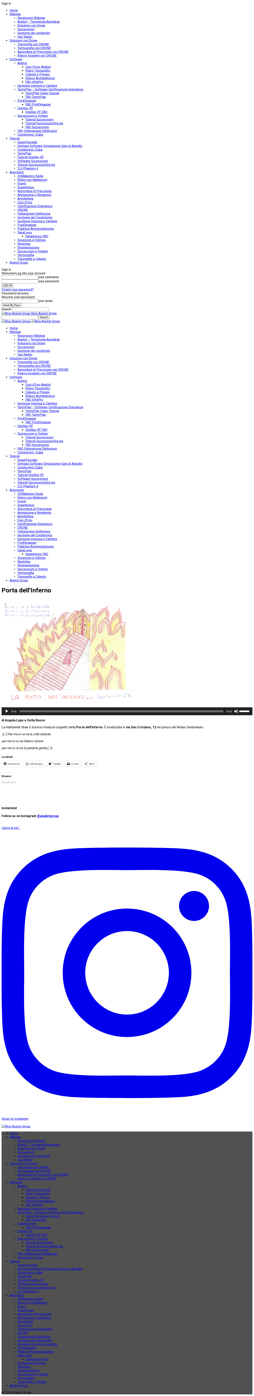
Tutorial (15, 138)
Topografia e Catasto (31, 259)
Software (16, 59)
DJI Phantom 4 (27, 168)
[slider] (244, 710)
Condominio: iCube (30, 135)
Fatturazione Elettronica (33, 214)
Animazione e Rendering (34, 195)
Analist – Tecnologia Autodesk (38, 22)
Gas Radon (24, 37)
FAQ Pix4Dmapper (38, 104)
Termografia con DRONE (34, 48)
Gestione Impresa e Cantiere (37, 86)
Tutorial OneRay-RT (30, 157)
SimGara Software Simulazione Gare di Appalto (49, 146)
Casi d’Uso (24, 202)
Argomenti (17, 172)
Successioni (26, 29)
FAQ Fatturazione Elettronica (37, 131)
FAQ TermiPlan (35, 97)
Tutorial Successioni (39, 119)
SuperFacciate (27, 142)
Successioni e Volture (32, 116)
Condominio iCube (30, 150)
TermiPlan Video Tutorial (42, 93)
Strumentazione (28, 247)
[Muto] (236, 711)
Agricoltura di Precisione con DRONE (42, 52)
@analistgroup (48, 816)
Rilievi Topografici (37, 71)
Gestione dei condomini (33, 33)
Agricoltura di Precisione (34, 191)
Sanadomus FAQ (36, 236)
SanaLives (24, 232)
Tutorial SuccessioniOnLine (44, 123)
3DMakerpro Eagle (30, 176)
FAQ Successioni (37, 127)
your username (48, 277)
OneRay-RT (25, 108)
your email (45, 301)
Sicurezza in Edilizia (31, 240)
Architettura (25, 199)
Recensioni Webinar (31, 18)
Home (14, 10)
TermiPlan (24, 153)
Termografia (25, 255)
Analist (22, 63)
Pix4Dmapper (27, 101)
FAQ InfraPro (34, 82)
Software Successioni (32, 161)
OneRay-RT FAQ (36, 112)
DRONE (22, 210)
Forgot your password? (18, 289)
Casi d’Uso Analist (38, 67)
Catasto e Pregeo (37, 74)
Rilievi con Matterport (32, 180)
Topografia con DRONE (33, 44)
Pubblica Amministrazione (35, 229)
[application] (127, 711)
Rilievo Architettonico (40, 78)
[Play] (7, 711)
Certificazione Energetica (34, 206)
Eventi (21, 183)
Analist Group (19, 262)
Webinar (15, 14)
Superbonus (25, 187)
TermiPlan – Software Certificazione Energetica (50, 89)
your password (48, 281)
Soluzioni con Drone (31, 25)
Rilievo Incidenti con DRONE (37, 55)
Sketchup (23, 244)
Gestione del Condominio (34, 217)
